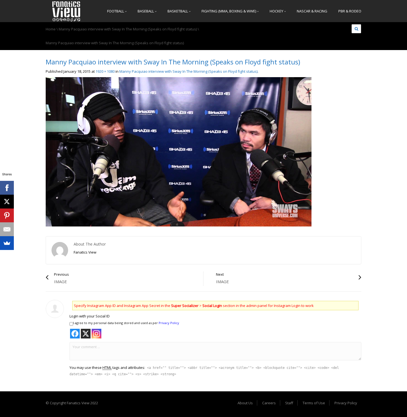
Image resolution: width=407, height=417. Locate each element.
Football (116, 11)
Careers (269, 402)
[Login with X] (86, 333)
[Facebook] (7, 188)
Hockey (277, 11)
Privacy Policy (169, 323)
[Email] (7, 229)
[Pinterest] (7, 215)
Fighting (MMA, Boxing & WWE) (229, 11)
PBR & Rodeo (349, 11)
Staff (289, 402)
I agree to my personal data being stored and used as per (126, 323)
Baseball (146, 11)
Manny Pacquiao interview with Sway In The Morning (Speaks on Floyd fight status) (128, 29)
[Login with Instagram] (96, 333)
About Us (245, 402)
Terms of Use (314, 402)
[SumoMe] (7, 243)
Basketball (178, 11)
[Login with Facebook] (75, 333)
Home (51, 29)
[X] (7, 201)
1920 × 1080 (105, 71)
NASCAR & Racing (312, 11)
